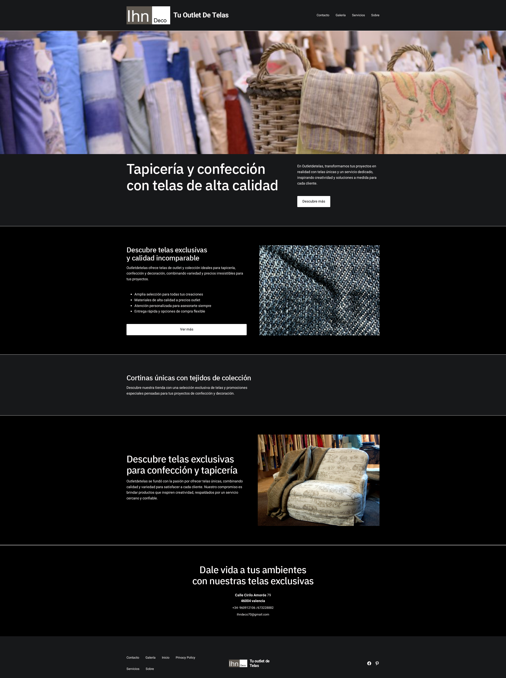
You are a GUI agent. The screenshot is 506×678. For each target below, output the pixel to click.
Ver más (186, 329)
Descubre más (313, 201)
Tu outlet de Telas (200, 15)
